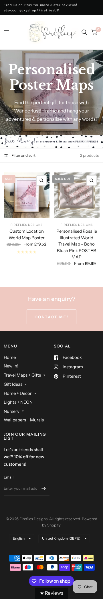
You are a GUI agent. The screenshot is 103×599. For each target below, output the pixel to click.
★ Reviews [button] (51, 593)
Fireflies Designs (27, 225)
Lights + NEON (18, 402)
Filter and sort (23, 155)
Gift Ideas (13, 384)
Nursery (11, 411)
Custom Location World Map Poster (27, 234)
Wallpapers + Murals (24, 420)
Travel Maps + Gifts (22, 375)
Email (8, 477)
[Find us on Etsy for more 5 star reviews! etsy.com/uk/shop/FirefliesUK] (52, 7)
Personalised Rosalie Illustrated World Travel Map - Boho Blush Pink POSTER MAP (76, 244)
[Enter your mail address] (43, 488)
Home (10, 357)
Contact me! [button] (52, 317)
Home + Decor (18, 393)
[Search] (84, 32)
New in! (11, 366)
